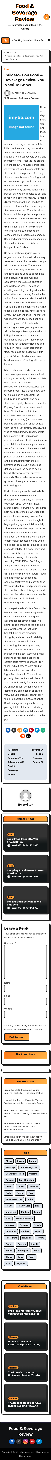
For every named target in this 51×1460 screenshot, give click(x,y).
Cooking (33, 1174)
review (35, 98)
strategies (23, 1250)
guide (30, 1199)
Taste (37, 1250)
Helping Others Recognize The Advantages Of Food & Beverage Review (16, 762)
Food (6, 69)
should (34, 1244)
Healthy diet (24, 1206)
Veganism (21, 1263)
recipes (25, 1231)
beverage (13, 98)
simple (9, 1250)
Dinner (9, 1186)
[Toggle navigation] (3, 17)
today (31, 1257)
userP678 (16, 845)
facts (8, 1193)
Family (20, 1193)
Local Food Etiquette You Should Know (22, 841)
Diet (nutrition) (26, 1180)
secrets (22, 1244)
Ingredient (11, 1212)
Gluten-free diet (14, 1199)
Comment (10, 943)
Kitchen (25, 1212)
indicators (25, 98)
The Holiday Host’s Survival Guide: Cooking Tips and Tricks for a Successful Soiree (22, 1126)
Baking (20, 1161)
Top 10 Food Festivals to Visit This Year (25, 903)
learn (37, 1212)
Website (8, 1008)
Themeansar (25, 1456)
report (38, 1231)
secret (9, 1244)
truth (8, 1263)
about (9, 1161)
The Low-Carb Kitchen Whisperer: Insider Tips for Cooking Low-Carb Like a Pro (25, 1113)
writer (18, 93)
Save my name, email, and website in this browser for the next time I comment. (25, 1027)
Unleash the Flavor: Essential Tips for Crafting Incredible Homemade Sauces (24, 1346)
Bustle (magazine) (29, 1167)
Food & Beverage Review (24, 12)
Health (9, 1206)
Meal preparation (24, 1218)
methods (10, 1225)
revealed (26, 1238)
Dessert (10, 1180)
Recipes (13, 1306)
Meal (8, 1218)
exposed (34, 1186)
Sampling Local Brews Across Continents (25, 872)
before (32, 1161)
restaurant (11, 1238)
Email (7, 995)
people (37, 1225)
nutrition (24, 1225)
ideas (38, 1206)
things (9, 1257)
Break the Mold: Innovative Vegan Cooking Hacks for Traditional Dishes (25, 1313)
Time (20, 1257)
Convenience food (15, 1174)
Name (7, 982)
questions (11, 1231)
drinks (21, 1186)
